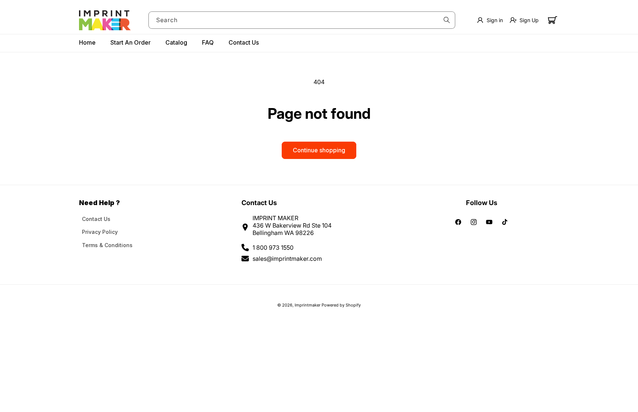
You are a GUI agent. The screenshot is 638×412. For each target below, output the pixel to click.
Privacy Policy (100, 232)
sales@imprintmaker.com (287, 258)
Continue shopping (319, 150)
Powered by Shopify (341, 305)
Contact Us (96, 219)
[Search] (447, 20)
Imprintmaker (307, 305)
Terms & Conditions (107, 245)
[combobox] (302, 20)
